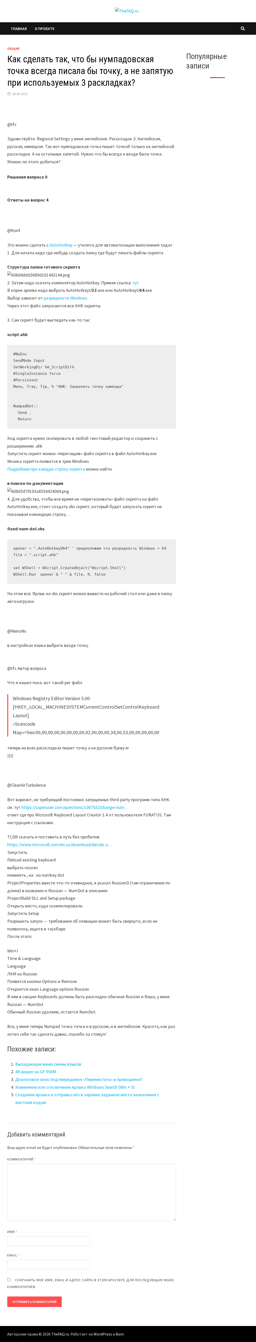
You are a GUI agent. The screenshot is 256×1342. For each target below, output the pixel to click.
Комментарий (21, 1159)
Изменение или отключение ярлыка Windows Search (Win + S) (75, 1087)
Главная (19, 28)
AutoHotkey (61, 245)
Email (13, 1255)
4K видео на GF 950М (35, 1071)
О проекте (44, 28)
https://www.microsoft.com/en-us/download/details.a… (59, 844)
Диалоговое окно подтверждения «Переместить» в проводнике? (78, 1079)
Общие (13, 48)
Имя (12, 1231)
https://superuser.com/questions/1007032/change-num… (75, 807)
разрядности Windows (65, 298)
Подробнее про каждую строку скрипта (46, 469)
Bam (120, 1333)
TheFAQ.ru (60, 1333)
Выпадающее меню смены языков (48, 1064)
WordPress (103, 1333)
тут (135, 283)
